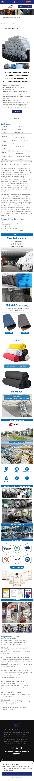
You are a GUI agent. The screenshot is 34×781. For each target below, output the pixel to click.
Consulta (17, 111)
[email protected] (10, 2)
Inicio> (5, 17)
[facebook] (12, 748)
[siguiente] (29, 66)
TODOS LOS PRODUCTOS (9, 28)
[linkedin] (17, 748)
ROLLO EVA (17, 17)
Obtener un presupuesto (25, 6)
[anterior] (3, 66)
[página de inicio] (10, 6)
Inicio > (3, 23)
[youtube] (21, 748)
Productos (10, 17)
